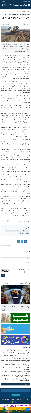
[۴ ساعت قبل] (15, 294)
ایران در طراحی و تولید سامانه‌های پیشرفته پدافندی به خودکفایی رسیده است (15, 368)
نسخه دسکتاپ (16, 395)
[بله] (18, 400)
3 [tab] (3, 283)
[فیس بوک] (5, 400)
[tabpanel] (15, 298)
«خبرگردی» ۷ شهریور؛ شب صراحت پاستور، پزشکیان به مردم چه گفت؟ (16, 306)
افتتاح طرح (8, 231)
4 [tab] (2, 283)
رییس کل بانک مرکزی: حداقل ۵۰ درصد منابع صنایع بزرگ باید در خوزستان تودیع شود (15, 379)
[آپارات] (20, 400)
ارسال (3, 275)
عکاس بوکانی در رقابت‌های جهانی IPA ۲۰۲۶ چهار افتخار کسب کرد (15, 356)
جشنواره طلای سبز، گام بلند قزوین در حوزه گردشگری (18, 350)
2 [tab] (5, 283)
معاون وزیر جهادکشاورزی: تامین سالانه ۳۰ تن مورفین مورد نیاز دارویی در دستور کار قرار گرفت (15, 376)
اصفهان (13, 218)
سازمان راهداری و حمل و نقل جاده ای (21, 231)
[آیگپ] (15, 400)
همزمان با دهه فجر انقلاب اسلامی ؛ (23, 11)
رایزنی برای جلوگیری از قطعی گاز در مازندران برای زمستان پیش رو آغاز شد (15, 361)
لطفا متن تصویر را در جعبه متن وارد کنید (21, 269)
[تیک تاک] (3, 400)
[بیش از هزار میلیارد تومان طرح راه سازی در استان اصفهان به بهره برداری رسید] (15, 34)
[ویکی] (15, 402)
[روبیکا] (23, 400)
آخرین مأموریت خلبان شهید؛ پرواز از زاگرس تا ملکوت (18, 358)
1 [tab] (7, 283)
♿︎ (27, 409)
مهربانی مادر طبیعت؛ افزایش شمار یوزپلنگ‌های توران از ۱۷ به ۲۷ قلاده (15, 364)
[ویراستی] (8, 400)
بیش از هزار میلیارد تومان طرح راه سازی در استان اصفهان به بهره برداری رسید (16, 18)
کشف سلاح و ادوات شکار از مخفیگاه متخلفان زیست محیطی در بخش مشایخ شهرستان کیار (15, 372)
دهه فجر (22, 233)
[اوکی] (18, 402)
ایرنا (17, 5)
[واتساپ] (13, 402)
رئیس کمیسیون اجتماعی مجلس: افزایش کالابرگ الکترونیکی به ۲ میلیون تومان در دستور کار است (15, 353)
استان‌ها (18, 218)
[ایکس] (26, 400)
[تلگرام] (28, 400)
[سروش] (10, 400)
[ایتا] (13, 400)
